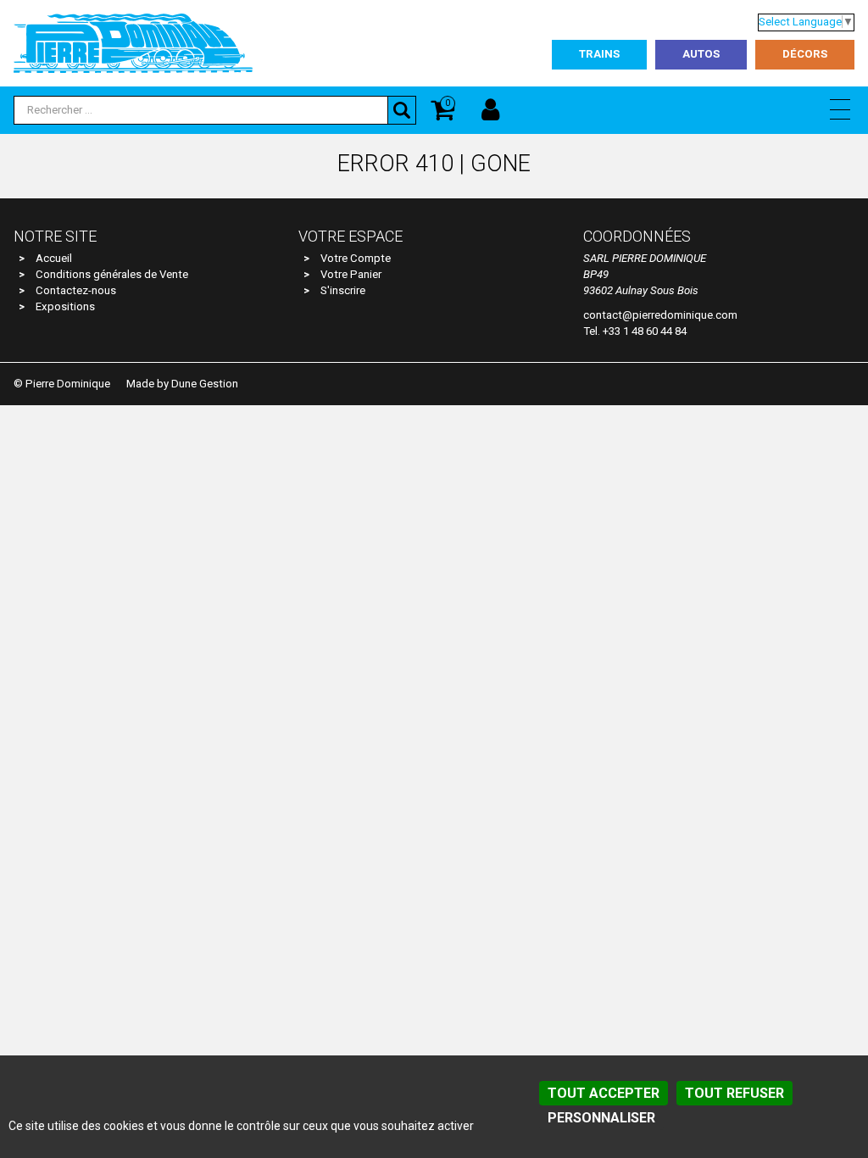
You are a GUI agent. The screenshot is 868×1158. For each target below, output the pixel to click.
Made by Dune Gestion (182, 383)
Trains (599, 53)
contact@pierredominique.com (660, 315)
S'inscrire (342, 290)
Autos (701, 53)
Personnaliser (601, 1118)
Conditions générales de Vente (112, 274)
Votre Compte (355, 258)
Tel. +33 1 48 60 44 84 (635, 331)
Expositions (65, 306)
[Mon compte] (490, 110)
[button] (840, 109)
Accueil (54, 258)
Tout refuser (734, 1093)
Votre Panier (350, 274)
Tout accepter (603, 1093)
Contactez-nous (76, 290)
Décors (804, 53)
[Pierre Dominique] (133, 42)
